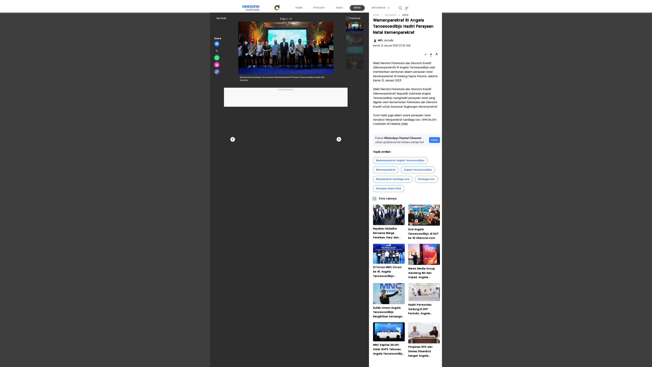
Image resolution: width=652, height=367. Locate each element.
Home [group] (298, 8)
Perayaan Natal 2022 (388, 188)
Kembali (221, 18)
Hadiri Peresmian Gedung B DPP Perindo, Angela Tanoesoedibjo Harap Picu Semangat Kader (423, 314)
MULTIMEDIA (390, 15)
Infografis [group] (379, 8)
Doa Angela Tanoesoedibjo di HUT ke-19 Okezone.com (423, 233)
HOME (376, 15)
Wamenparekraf (385, 170)
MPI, (385, 40)
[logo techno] (253, 8)
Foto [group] (357, 8)
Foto (405, 15)
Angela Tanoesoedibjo (418, 170)
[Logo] (277, 8)
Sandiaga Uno (426, 179)
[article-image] (389, 224)
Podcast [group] (319, 8)
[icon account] (375, 41)
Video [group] (339, 8)
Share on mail (217, 65)
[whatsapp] (217, 58)
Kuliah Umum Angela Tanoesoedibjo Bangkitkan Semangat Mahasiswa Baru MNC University (388, 317)
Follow (434, 140)
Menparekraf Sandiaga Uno (393, 179)
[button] (388, 8)
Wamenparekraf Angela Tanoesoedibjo (400, 160)
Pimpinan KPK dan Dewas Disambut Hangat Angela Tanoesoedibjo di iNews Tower (420, 356)
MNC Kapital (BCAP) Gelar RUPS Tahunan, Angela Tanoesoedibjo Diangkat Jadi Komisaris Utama (388, 354)
